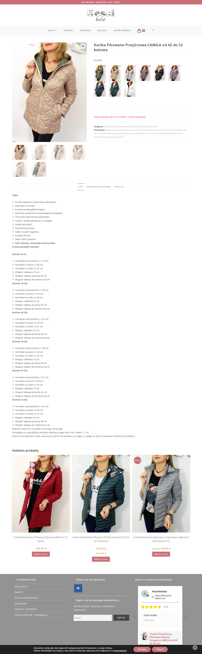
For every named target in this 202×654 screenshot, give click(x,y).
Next (186, 616)
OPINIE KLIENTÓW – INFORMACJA (30, 615)
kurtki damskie (139, 130)
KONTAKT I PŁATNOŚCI (25, 609)
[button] (83, 46)
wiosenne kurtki (101, 137)
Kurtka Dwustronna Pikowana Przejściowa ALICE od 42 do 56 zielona (101, 539)
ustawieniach (120, 650)
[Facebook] (78, 588)
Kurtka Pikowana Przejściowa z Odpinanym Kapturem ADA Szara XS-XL (161, 539)
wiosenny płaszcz (116, 137)
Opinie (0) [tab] (118, 187)
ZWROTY (18, 592)
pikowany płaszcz (126, 133)
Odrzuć (159, 649)
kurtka (115, 130)
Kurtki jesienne (110, 126)
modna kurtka (167, 130)
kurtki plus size (153, 130)
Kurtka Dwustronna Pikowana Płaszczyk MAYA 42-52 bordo (41, 539)
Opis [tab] (81, 187)
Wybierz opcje (41, 554)
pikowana (98, 133)
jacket (108, 130)
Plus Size (154, 126)
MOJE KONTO (21, 586)
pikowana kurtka (110, 133)
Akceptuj (142, 649)
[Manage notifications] (195, 647)
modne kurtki (180, 130)
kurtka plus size (125, 130)
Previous (134, 616)
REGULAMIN (20, 603)
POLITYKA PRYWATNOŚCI (26, 598)
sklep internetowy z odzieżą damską (151, 133)
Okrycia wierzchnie (141, 126)
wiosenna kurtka (175, 133)
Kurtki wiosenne (125, 126)
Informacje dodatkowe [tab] (99, 187)
